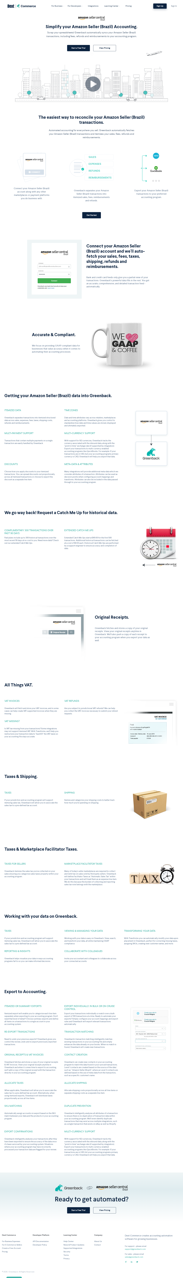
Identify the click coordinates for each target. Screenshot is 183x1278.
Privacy (67, 1258)
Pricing (5, 1251)
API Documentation (41, 1241)
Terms (66, 1255)
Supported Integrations (73, 1248)
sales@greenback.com (134, 1257)
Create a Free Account (11, 1248)
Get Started (92, 215)
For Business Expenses (11, 1241)
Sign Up (160, 6)
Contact (97, 1245)
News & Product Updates (74, 1245)
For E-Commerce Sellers (12, 1245)
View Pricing (104, 48)
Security (67, 1251)
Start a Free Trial (78, 48)
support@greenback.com (135, 1249)
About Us (98, 1241)
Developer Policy (40, 1245)
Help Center (69, 1241)
